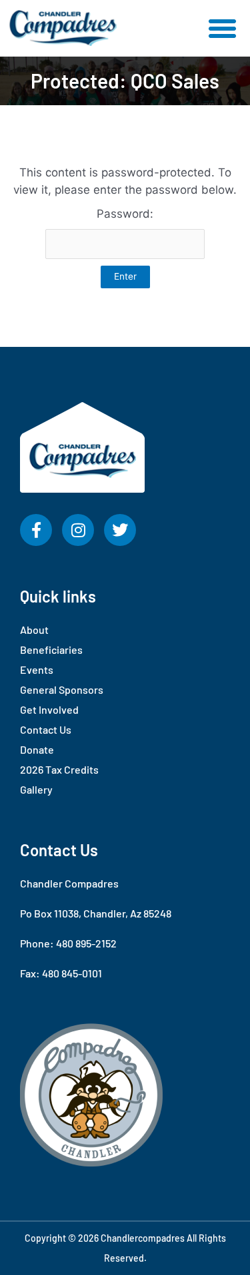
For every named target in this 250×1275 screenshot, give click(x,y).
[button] (222, 28)
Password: (125, 213)
